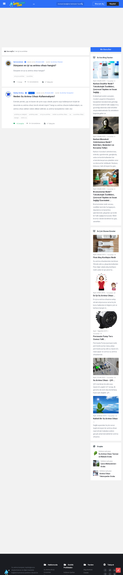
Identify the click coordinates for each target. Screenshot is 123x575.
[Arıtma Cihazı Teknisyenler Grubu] (95, 474)
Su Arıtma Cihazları (57, 62)
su (70, 114)
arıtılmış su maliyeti (20, 114)
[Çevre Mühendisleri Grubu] (96, 464)
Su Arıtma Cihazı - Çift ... (104, 380)
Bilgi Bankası (88, 570)
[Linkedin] (114, 570)
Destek (86, 573)
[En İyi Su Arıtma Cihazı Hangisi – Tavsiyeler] (106, 282)
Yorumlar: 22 (111, 293)
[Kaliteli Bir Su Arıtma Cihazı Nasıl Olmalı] (106, 405)
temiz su (24, 118)
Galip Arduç (18, 93)
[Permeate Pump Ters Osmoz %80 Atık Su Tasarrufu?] (106, 320)
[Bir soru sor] (118, 570)
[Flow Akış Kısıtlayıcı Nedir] (106, 244)
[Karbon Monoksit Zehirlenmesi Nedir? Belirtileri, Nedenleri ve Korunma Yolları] (106, 126)
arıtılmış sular (33, 114)
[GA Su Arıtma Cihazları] (20, 4)
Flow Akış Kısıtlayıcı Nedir (104, 257)
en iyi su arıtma (19, 76)
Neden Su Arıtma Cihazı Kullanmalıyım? (34, 96)
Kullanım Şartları (69, 572)
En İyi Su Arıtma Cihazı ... (104, 295)
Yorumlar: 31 (111, 255)
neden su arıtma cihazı (59, 114)
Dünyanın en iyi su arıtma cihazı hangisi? (34, 65)
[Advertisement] (61, 26)
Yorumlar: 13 (112, 416)
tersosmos (18, 62)
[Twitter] (110, 570)
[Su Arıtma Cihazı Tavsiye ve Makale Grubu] (95, 454)
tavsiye (16, 118)
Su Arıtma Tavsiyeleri (67, 93)
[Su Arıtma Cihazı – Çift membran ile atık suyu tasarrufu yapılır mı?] (106, 367)
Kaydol (113, 4)
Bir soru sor (105, 49)
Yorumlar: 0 (111, 81)
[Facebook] (105, 570)
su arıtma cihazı (78, 114)
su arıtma (30, 76)
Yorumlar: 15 (97, 334)
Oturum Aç (99, 4)
